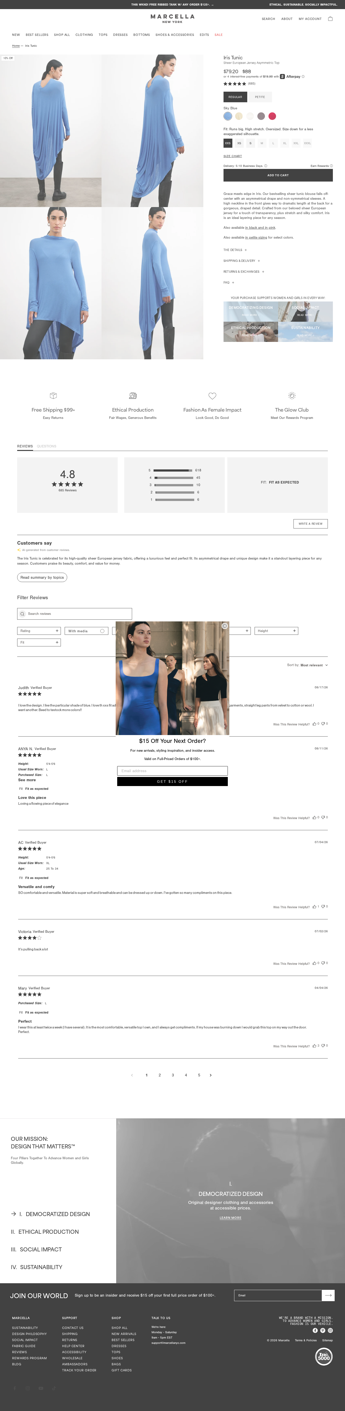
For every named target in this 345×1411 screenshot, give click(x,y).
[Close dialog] (224, 625)
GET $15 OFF (172, 781)
